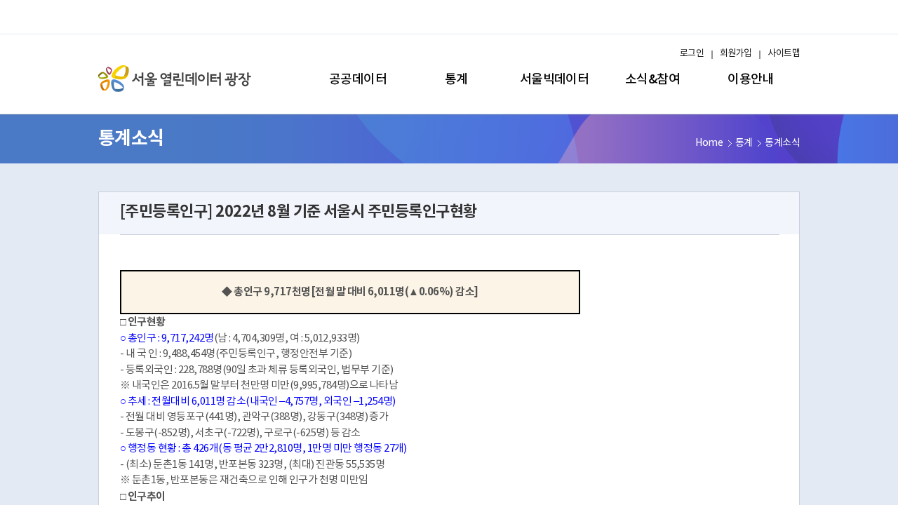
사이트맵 (784, 53)
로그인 (692, 53)
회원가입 (736, 53)
